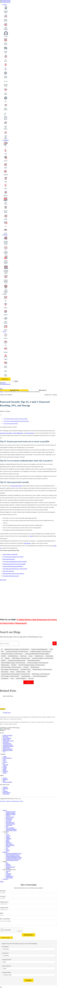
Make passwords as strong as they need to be (13, 573)
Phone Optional (6, 966)
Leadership (6, 352)
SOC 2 (4, 760)
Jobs (5, 345)
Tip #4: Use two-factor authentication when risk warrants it (16, 421)
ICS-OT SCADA (5, 44)
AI (5, 146)
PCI (5, 226)
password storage (30, 433)
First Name (3, 890)
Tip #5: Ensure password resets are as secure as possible (15, 418)
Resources (5, 314)
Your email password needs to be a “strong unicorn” (15, 568)
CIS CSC (5, 158)
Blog (5, 300)
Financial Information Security (6, 262)
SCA (5, 101)
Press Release (5, 375)
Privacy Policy (2, 801)
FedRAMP (6, 174)
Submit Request (28, 935)
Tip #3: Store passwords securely (11, 423)
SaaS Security (5, 93)
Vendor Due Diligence (5, 127)
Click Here (12, 610)
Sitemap (21, 801)
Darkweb (6, 36)
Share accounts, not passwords (10, 554)
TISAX (5, 233)
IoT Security (5, 60)
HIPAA (5, 188)
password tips (27, 543)
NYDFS (5, 219)
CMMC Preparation (6, 28)
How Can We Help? (5, 918)
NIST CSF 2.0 (5, 203)
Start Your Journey (6, 937)
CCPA (5, 153)
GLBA (4, 766)
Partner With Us (5, 366)
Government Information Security (6, 272)
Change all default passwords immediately (13, 566)
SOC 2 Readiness (5, 109)
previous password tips (16, 485)
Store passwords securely (9, 559)
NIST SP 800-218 (5, 211)
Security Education (5, 322)
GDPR (5, 181)
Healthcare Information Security (6, 281)
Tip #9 (31, 536)
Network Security (5, 77)
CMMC (5, 167)
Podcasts (5, 307)
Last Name (3, 896)
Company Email (4, 907)
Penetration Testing (6, 85)
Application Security (6, 12)
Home (1, 391)
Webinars (5, 329)
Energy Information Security (6, 252)
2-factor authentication (18, 433)
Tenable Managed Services (5, 118)
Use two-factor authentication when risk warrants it (15, 561)
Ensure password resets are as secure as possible (14, 564)
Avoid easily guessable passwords (11, 576)
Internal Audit (5, 52)
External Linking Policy (15, 801)
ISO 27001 (5, 68)
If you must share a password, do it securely (13, 556)
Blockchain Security (7, 750)
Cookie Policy (8, 801)
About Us (5, 338)
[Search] (55, 386)
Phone (2, 913)
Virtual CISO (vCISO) (5, 137)
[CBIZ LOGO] (7, 712)
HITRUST (5, 195)
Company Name (4, 902)
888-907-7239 (15, 390)
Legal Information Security (6, 291)
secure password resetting (6, 433)
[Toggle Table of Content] (1, 415)
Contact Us (4, 379)
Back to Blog (3, 579)
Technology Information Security (6, 243)
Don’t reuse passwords (8, 571)
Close (1, 806)
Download (28, 980)
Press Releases (9, 877)
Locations (5, 359)
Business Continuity (5, 17)
